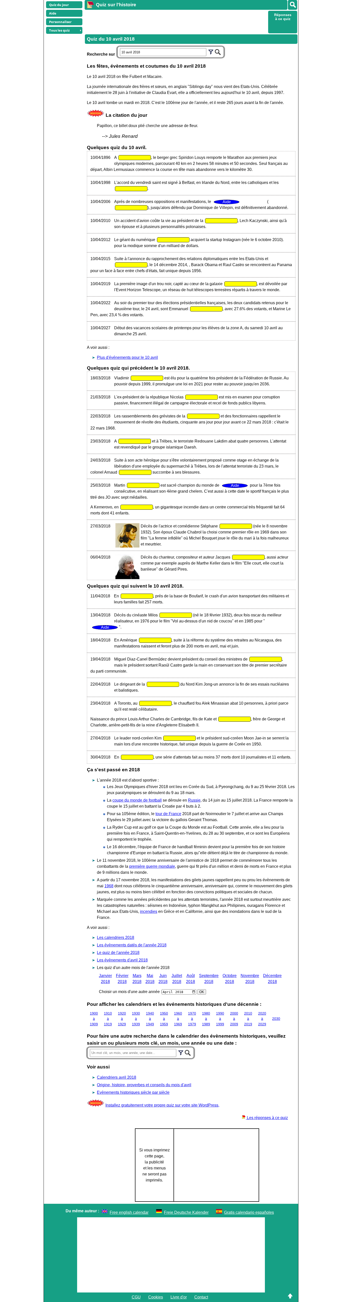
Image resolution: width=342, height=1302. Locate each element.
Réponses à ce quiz (282, 17)
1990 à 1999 (220, 1018)
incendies (148, 911)
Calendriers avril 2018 (116, 1077)
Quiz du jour (59, 5)
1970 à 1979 (192, 1018)
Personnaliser (60, 22)
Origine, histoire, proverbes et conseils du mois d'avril (144, 1085)
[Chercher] (217, 51)
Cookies (155, 1297)
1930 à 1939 (136, 1018)
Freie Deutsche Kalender (186, 1212)
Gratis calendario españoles (249, 1212)
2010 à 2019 (248, 1018)
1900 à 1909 (94, 1018)
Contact (201, 1297)
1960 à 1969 (178, 1018)
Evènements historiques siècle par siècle (133, 1092)
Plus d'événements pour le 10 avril (127, 357)
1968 (108, 886)
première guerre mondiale (152, 866)
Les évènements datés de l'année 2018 (131, 945)
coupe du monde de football (137, 800)
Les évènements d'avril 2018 (122, 960)
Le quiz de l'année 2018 (118, 952)
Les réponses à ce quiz (267, 1118)
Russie (194, 800)
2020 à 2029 (262, 1018)
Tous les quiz (59, 30)
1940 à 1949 (150, 1018)
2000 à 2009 (234, 1018)
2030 (276, 1019)
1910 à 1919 (108, 1018)
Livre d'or (178, 1297)
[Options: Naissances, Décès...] (210, 51)
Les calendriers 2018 (115, 937)
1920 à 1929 (122, 1018)
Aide (52, 13)
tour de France (168, 814)
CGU (136, 1297)
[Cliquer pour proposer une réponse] (134, 157)
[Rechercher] (292, 5)
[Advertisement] (176, 21)
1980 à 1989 (206, 1018)
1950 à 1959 (164, 1018)
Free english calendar (129, 1212)
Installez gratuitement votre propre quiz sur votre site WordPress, (162, 1105)
